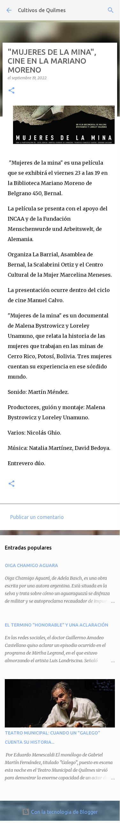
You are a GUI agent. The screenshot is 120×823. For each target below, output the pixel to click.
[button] (11, 91)
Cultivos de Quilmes (42, 10)
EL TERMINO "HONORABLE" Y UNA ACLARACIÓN (56, 625)
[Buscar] (111, 10)
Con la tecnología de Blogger (64, 812)
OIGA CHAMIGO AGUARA (31, 565)
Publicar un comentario (37, 517)
